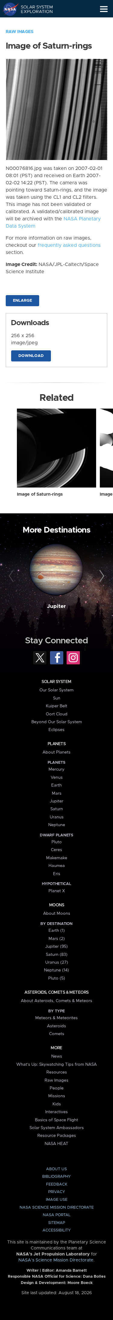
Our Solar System (56, 690)
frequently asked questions (69, 245)
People (57, 1088)
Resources (56, 1072)
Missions (56, 1096)
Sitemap (56, 1223)
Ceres (56, 850)
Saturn (56, 809)
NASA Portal (57, 1215)
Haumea (57, 866)
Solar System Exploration (33, 9)
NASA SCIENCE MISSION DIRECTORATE (57, 1208)
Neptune (56, 825)
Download (31, 356)
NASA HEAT (56, 1144)
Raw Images (19, 32)
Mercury (56, 769)
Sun (56, 698)
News (56, 1056)
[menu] (104, 9)
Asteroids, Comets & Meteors (56, 992)
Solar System (56, 682)
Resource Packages (56, 1136)
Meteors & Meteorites (56, 1018)
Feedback (56, 1184)
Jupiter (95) (56, 946)
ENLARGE (22, 301)
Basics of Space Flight (56, 1120)
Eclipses (56, 730)
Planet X (57, 891)
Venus (57, 777)
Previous (12, 576)
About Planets (56, 752)
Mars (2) (57, 939)
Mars (56, 793)
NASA (8, 9)
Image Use (56, 1200)
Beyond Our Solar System (56, 722)
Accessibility (56, 1230)
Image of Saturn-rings (40, 494)
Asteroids (56, 1026)
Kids (56, 1104)
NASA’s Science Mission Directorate (55, 1260)
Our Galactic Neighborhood (33, 23)
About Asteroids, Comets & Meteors (56, 1001)
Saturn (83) (56, 955)
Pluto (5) (56, 978)
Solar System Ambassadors (57, 1128)
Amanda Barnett (71, 1271)
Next (101, 576)
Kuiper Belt (56, 706)
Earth (56, 785)
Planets (56, 744)
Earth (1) (57, 931)
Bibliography (56, 1177)
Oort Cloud (56, 714)
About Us (56, 1169)
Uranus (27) (56, 962)
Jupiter (56, 606)
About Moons (56, 913)
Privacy (56, 1192)
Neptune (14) (56, 970)
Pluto (57, 842)
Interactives (56, 1112)
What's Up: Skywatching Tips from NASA (56, 1064)
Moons (56, 905)
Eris (56, 874)
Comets (56, 1034)
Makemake (56, 858)
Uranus (57, 817)
